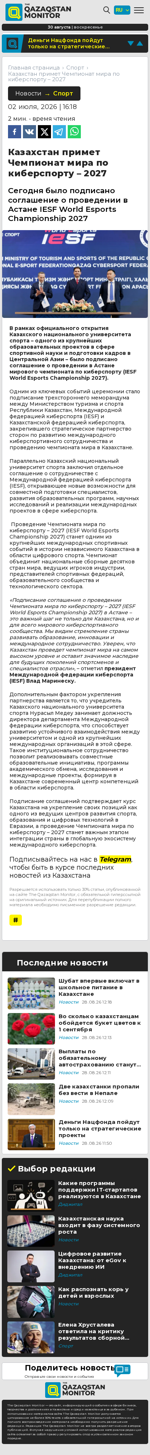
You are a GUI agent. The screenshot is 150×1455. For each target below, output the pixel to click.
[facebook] (14, 132)
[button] (139, 10)
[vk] (29, 132)
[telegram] (59, 132)
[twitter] (44, 132)
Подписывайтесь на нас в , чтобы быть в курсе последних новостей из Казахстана (71, 867)
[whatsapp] (74, 132)
